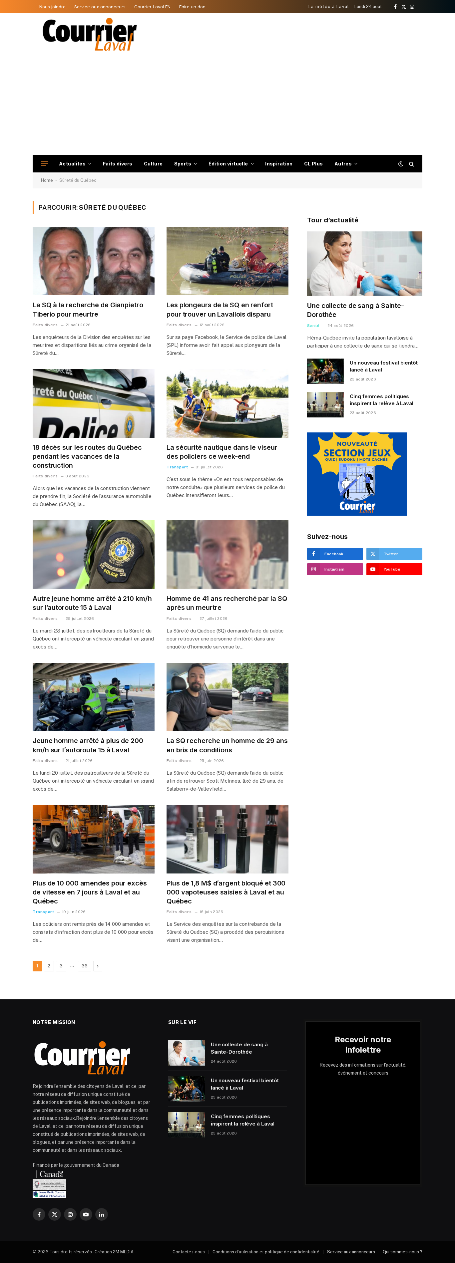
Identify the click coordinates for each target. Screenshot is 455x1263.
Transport (177, 467)
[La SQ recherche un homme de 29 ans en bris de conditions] (227, 697)
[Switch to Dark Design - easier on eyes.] (401, 163)
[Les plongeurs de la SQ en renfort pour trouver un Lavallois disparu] (227, 261)
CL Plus (313, 163)
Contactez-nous (189, 1251)
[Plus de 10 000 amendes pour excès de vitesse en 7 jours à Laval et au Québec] (94, 839)
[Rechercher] (411, 163)
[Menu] (44, 163)
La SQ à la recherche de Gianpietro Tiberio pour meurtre (88, 309)
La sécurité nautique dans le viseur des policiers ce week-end (222, 451)
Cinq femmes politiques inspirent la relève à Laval (381, 399)
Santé (313, 325)
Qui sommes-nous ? (402, 1251)
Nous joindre (52, 6)
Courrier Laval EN (152, 6)
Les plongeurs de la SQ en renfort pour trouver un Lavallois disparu (220, 309)
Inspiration (279, 163)
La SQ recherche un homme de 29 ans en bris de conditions (227, 745)
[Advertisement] (227, 105)
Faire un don (192, 6)
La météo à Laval (328, 6)
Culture (153, 163)
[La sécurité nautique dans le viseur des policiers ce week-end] (227, 403)
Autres (343, 163)
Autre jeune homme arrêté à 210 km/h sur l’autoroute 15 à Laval (92, 603)
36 (85, 965)
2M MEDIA (123, 1251)
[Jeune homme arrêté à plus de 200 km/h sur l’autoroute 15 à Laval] (94, 697)
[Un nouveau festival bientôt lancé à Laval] (325, 371)
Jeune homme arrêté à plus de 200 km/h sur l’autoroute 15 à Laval (88, 745)
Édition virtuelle (228, 163)
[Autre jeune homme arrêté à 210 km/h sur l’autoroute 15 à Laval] (94, 554)
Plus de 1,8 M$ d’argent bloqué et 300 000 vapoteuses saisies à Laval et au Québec (226, 892)
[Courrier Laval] (90, 34)
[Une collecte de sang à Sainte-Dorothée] (364, 263)
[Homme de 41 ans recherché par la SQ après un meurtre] (227, 554)
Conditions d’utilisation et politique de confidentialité (266, 1251)
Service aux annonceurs (100, 6)
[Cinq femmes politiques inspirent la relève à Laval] (325, 404)
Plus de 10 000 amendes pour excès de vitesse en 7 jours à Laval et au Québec (90, 892)
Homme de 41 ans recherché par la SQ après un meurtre (227, 603)
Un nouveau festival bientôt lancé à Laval (384, 366)
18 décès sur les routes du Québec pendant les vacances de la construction (87, 456)
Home (47, 180)
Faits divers (118, 163)
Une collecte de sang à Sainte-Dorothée (355, 310)
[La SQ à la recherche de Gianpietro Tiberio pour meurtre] (94, 261)
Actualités (72, 163)
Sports (183, 163)
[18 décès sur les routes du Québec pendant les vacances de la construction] (94, 403)
